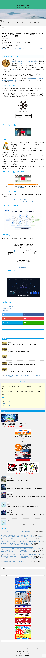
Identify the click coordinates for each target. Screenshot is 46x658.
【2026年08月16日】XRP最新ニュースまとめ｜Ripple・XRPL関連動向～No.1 (17, 551)
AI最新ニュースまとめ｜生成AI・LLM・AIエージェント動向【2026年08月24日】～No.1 (25, 488)
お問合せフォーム (3, 20)
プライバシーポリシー (22, 648)
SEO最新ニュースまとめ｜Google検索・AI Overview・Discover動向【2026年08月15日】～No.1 (20, 558)
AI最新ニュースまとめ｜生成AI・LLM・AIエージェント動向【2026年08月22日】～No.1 (18, 540)
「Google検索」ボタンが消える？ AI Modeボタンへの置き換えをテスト (15, 544)
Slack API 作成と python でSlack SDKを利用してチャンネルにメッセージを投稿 (22, 48)
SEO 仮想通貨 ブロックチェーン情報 (23, 653)
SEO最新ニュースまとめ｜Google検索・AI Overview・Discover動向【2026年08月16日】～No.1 (20, 554)
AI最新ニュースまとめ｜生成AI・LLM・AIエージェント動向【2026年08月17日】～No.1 (18, 550)
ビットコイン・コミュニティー (26, 63)
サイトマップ (2, 21)
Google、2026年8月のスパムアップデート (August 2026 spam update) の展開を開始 (18, 545)
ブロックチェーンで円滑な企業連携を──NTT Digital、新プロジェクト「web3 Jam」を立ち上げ (19, 22)
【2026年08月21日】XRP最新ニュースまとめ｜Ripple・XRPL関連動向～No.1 (17, 543)
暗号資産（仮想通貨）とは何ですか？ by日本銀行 (17, 480)
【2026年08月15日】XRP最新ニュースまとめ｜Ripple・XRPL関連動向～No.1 (17, 556)
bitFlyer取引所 (6, 310)
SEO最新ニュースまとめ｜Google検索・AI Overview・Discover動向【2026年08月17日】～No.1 (20, 541)
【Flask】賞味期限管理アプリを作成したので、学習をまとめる (17, 376)
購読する (5, 411)
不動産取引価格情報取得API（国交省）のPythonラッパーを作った (21, 364)
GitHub (14, 69)
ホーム (9, 648)
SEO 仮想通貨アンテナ (23, 5)
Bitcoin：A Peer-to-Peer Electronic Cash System (25, 61)
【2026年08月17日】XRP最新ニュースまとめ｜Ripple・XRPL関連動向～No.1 (17, 547)
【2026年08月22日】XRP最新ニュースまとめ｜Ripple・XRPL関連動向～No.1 (23, 524)
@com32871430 (8, 401)
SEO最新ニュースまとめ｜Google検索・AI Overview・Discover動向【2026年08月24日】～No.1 (20, 532)
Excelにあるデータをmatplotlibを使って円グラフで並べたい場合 (21, 371)
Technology (4, 333)
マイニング (4, 334)
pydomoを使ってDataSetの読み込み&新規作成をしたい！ (20, 351)
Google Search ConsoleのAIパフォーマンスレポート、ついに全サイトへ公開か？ (17, 561)
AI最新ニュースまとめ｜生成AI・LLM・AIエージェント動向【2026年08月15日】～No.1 (18, 557)
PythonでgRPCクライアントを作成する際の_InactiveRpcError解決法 (22, 344)
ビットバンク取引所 (8, 306)
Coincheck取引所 (7, 308)
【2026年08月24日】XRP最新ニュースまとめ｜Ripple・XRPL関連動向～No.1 (23, 506)
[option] (23, 14)
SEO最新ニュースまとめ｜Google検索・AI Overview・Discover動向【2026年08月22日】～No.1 (20, 536)
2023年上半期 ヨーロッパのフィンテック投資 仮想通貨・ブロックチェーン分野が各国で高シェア (23, 375)
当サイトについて (3, 25)
